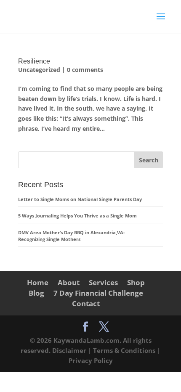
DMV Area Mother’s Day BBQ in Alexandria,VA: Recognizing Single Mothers (72, 236)
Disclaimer (70, 350)
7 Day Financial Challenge (98, 293)
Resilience (34, 61)
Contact (86, 303)
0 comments (85, 70)
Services (103, 282)
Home (37, 282)
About (69, 282)
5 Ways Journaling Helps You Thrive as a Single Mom (77, 215)
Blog (36, 293)
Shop (136, 282)
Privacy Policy (91, 360)
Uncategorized (39, 70)
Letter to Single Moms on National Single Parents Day (80, 199)
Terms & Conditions (125, 350)
